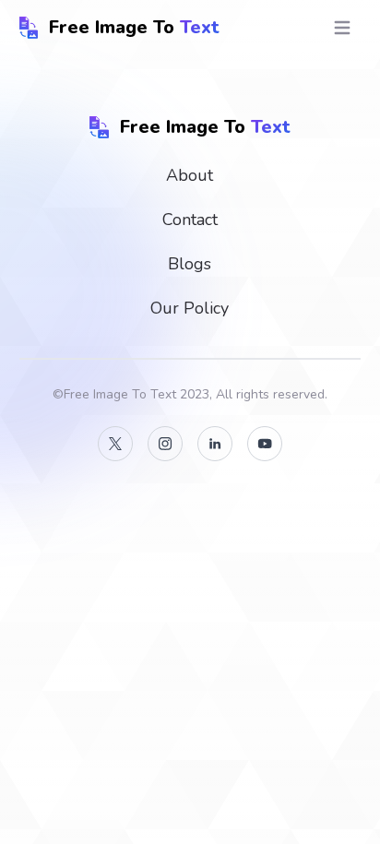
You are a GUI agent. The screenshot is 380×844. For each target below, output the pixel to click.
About (189, 175)
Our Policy (189, 308)
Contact (190, 219)
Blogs (189, 264)
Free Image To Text (120, 394)
